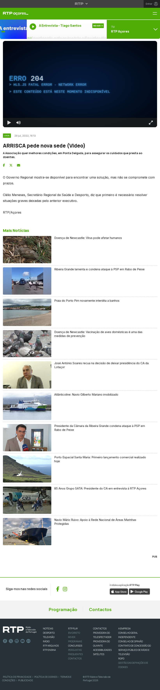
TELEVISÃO (48, 637)
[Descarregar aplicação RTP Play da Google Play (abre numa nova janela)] (139, 591)
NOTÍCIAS (48, 628)
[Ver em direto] (13, 29)
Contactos (100, 609)
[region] (80, 84)
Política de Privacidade (17, 677)
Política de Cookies (45, 677)
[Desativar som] (18, 122)
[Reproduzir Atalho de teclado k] (9, 122)
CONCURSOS (75, 645)
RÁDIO (46, 641)
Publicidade (25, 680)
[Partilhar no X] (10, 165)
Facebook (5, 641)
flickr (28, 641)
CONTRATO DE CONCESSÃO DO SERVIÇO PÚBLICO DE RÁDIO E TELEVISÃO (134, 650)
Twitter (11, 641)
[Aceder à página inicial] (13, 13)
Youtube (22, 641)
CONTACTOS (100, 628)
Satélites (98, 654)
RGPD (121, 658)
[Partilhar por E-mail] (18, 165)
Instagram (17, 641)
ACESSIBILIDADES (102, 650)
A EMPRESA (124, 628)
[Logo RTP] (19, 629)
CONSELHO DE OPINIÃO (130, 641)
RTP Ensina (49, 650)
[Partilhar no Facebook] (4, 165)
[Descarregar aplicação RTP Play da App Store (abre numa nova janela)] (119, 591)
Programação (63, 609)
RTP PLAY (73, 628)
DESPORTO (49, 632)
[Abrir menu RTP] (80, 3)
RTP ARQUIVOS (51, 645)
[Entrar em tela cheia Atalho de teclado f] (151, 122)
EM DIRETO (74, 632)
